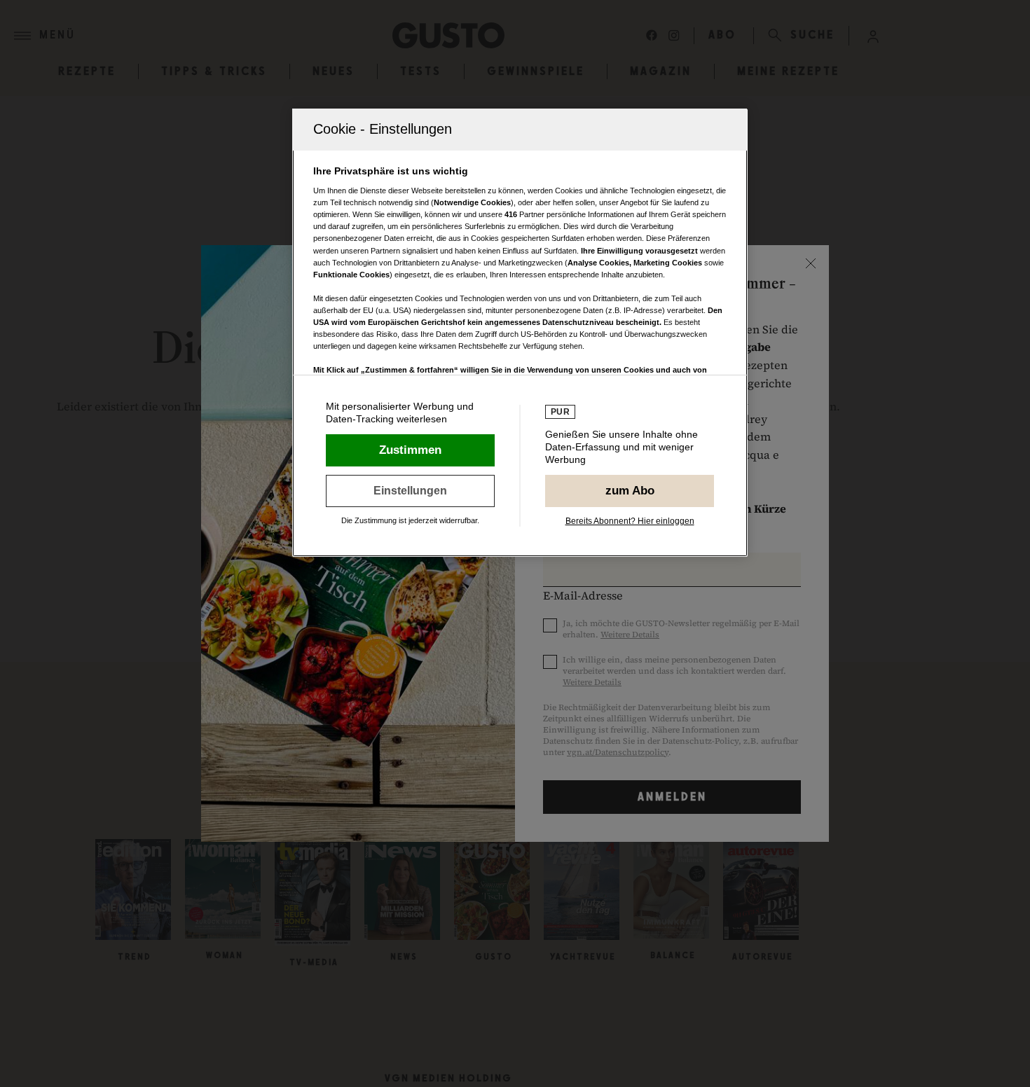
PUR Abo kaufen (629, 491)
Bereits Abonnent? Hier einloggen (629, 521)
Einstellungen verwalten (410, 491)
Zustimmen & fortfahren (410, 450)
